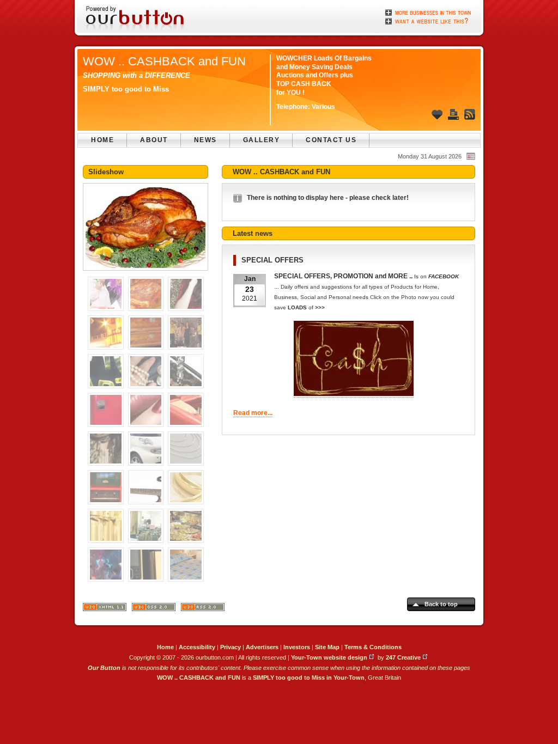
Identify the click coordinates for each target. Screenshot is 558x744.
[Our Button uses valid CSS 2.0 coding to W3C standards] (153, 609)
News (205, 140)
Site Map (327, 647)
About (154, 140)
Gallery (261, 140)
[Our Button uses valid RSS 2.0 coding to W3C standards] (203, 609)
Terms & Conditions (373, 647)
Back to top (441, 604)
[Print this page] (453, 114)
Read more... (252, 413)
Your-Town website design (329, 657)
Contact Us (331, 140)
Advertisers (262, 647)
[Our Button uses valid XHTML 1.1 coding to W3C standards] (104, 609)
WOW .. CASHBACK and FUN (164, 61)
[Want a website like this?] (428, 20)
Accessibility (197, 647)
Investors (296, 647)
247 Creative (403, 657)
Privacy (230, 647)
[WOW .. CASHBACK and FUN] (145, 274)
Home (102, 140)
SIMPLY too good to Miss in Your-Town (309, 677)
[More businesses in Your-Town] (428, 12)
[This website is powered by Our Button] (136, 19)
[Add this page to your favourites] (437, 114)
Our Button (104, 667)
